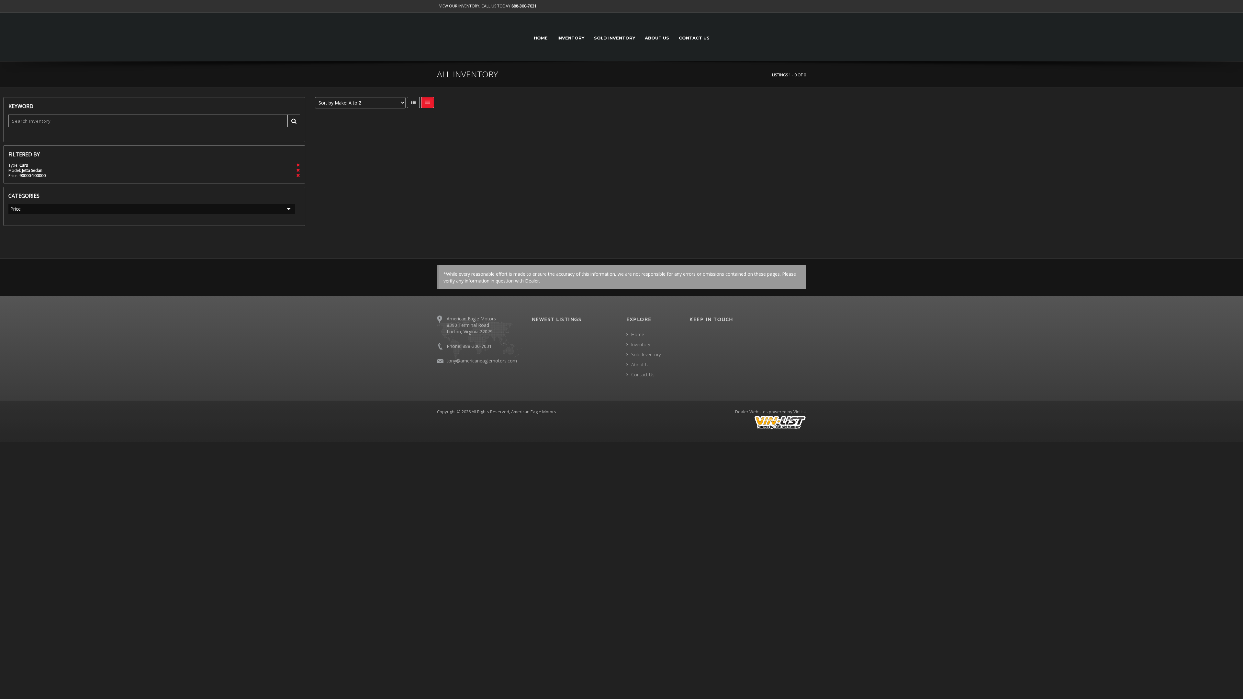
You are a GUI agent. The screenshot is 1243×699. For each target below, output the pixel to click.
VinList (799, 412)
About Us (657, 37)
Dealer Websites (751, 412)
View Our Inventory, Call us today (488, 6)
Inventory (570, 37)
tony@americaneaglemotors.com (482, 361)
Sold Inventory (614, 37)
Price (15, 209)
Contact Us (694, 37)
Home (541, 37)
